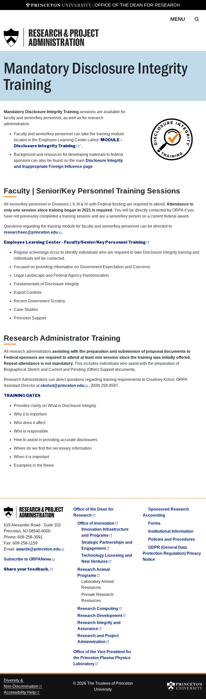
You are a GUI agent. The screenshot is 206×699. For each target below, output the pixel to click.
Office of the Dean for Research (137, 5)
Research (97, 608)
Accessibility (20, 692)
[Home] (51, 37)
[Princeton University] (58, 5)
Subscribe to (27, 559)
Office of (96, 523)
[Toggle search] (196, 19)
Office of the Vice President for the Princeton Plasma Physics (102, 658)
